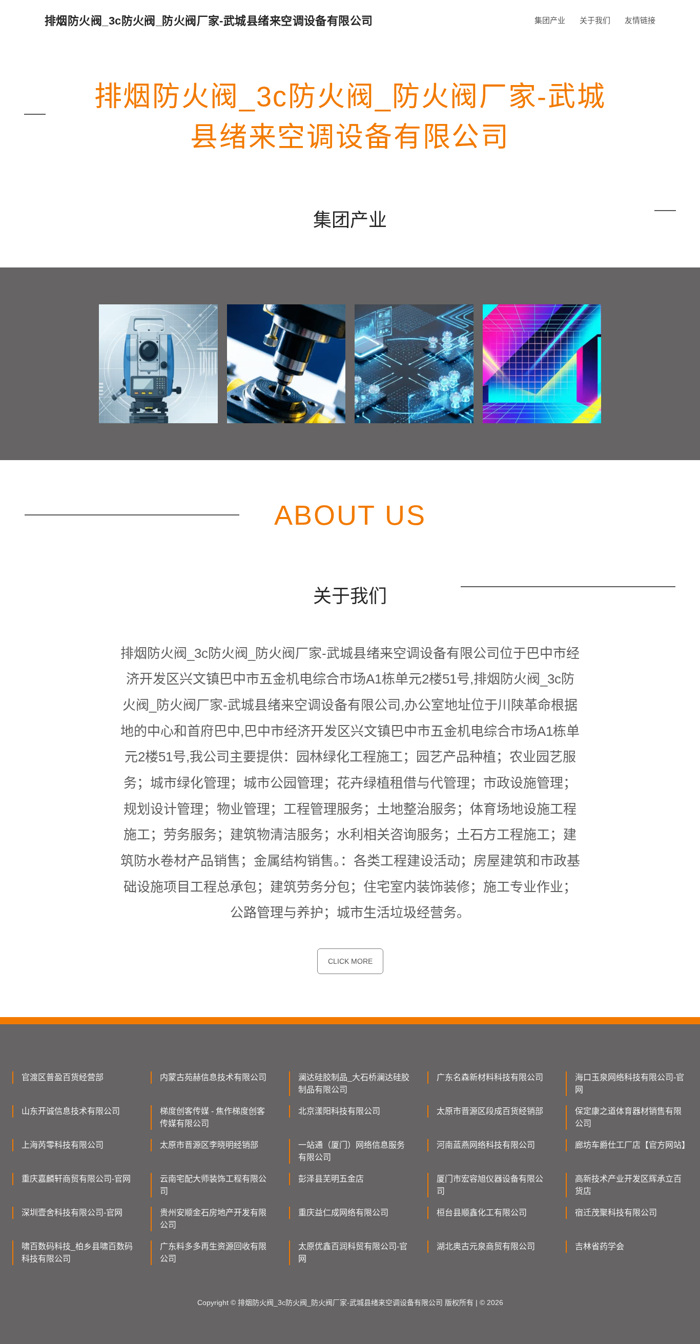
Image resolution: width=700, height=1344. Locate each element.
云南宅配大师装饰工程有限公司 (213, 1184)
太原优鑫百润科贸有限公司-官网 (352, 1252)
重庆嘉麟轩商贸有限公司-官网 (76, 1178)
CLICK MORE (350, 961)
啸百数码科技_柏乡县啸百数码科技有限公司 (77, 1252)
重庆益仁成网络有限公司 (343, 1212)
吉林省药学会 (599, 1246)
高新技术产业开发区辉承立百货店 (628, 1184)
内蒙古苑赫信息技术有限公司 (213, 1077)
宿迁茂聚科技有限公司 (616, 1212)
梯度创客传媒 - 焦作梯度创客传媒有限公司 (212, 1117)
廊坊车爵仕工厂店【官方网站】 (631, 1145)
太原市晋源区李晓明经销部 (209, 1145)
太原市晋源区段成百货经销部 (490, 1111)
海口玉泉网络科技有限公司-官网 (629, 1083)
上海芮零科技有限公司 (63, 1145)
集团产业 (549, 20)
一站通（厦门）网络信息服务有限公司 (351, 1151)
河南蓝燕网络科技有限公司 (486, 1145)
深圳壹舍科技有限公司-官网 (72, 1212)
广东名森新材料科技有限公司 (490, 1077)
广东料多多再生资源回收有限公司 (213, 1252)
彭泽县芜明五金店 (331, 1178)
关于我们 (595, 20)
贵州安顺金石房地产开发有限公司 (213, 1218)
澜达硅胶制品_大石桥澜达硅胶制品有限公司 (353, 1083)
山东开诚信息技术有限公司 (71, 1111)
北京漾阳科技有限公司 (339, 1111)
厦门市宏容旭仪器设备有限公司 (490, 1184)
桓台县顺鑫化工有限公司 (482, 1212)
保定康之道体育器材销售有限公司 (628, 1117)
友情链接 (640, 20)
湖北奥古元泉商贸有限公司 (486, 1246)
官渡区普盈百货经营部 (63, 1077)
